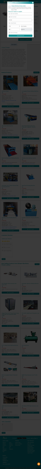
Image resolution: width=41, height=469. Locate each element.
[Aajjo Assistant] (38, 464)
